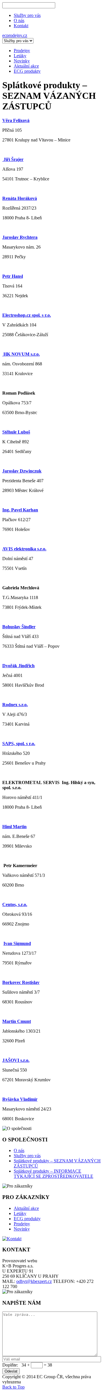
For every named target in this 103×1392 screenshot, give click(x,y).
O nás (19, 20)
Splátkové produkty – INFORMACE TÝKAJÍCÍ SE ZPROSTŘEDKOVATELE (53, 1174)
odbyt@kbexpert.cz (34, 1281)
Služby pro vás (27, 15)
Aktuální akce (26, 1208)
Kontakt (21, 25)
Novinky (22, 1228)
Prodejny (22, 1223)
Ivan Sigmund (17, 943)
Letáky (20, 1213)
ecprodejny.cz (14, 35)
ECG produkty (27, 1218)
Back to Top (13, 1387)
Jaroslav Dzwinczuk (21, 470)
